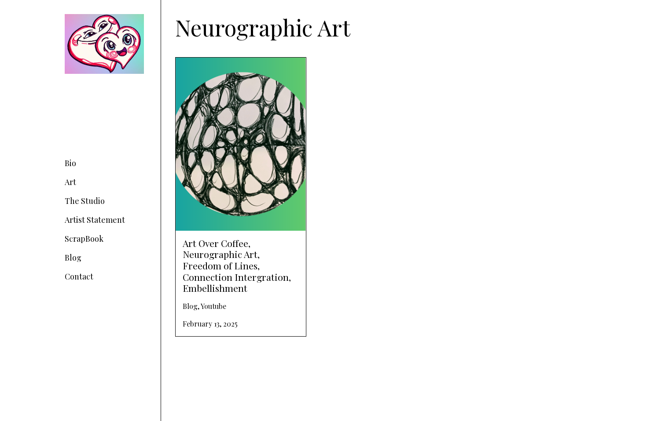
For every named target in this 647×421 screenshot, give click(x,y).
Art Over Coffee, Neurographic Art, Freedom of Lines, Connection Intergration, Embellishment (232, 73)
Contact (79, 276)
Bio (70, 163)
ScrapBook (84, 238)
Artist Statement (95, 219)
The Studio (85, 201)
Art (70, 182)
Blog (73, 257)
